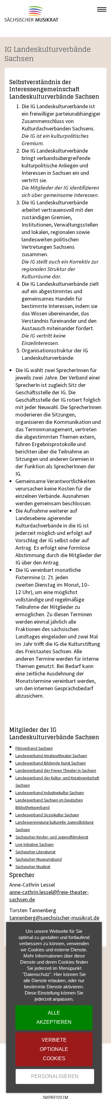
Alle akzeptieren (54, 1017)
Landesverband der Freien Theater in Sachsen (55, 770)
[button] (101, 9)
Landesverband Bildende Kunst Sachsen (50, 763)
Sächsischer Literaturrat (35, 852)
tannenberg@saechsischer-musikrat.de (54, 917)
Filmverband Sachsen (34, 748)
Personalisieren (55, 1076)
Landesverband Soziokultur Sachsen (47, 815)
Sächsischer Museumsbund (38, 859)
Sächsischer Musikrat (32, 866)
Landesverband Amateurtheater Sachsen (51, 755)
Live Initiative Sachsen (34, 844)
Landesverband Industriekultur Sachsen (49, 792)
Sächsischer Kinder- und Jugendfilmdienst (51, 837)
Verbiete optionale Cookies (54, 1049)
